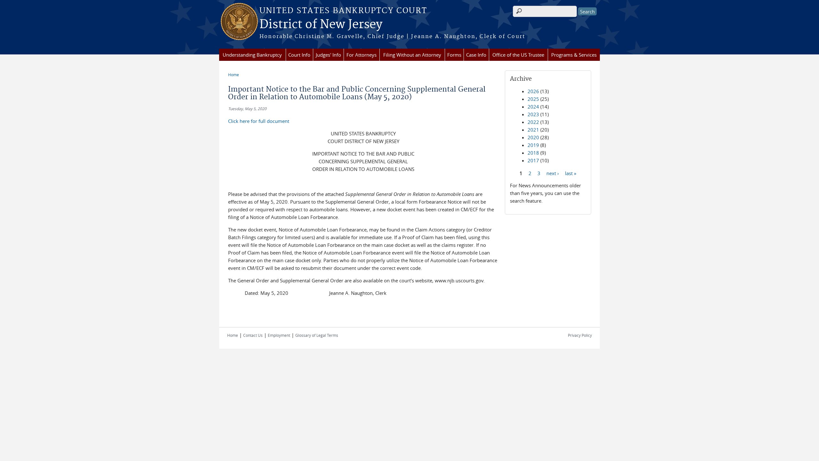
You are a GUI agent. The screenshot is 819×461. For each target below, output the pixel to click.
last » (570, 173)
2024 (533, 106)
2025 (533, 99)
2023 (533, 114)
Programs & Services (574, 55)
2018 (533, 153)
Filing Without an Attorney (412, 55)
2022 (533, 122)
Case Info (476, 55)
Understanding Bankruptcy (252, 55)
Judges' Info (328, 55)
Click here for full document (258, 121)
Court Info (299, 55)
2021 (533, 129)
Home (233, 74)
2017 (533, 160)
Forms (454, 55)
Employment (279, 335)
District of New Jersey (320, 24)
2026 (533, 91)
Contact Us (253, 335)
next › (552, 173)
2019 (533, 145)
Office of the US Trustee (518, 55)
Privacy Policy (580, 335)
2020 (533, 137)
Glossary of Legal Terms (316, 335)
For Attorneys (361, 55)
